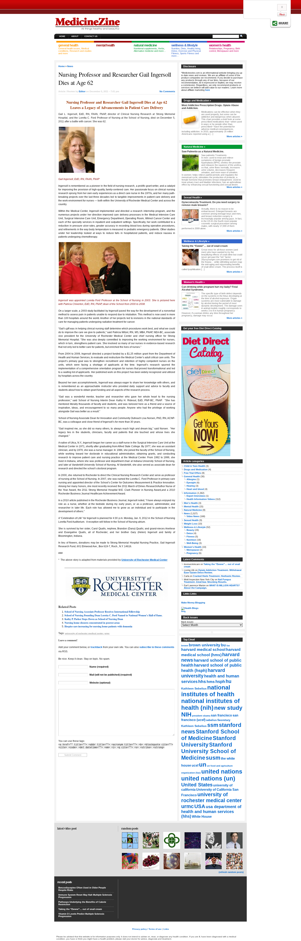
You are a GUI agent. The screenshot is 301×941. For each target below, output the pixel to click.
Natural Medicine (193, 510)
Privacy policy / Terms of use (147, 929)
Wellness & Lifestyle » (196, 241)
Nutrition (191, 540)
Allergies (191, 479)
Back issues (187, 622)
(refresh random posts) (231, 872)
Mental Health (191, 506)
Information (190, 493)
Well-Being (192, 543)
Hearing (191, 486)
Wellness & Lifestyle (195, 527)
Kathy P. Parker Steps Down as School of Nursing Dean (93, 619)
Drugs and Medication (196, 469)
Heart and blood (195, 489)
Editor (82, 91)
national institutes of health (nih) (210, 704)
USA (199, 806)
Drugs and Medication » (197, 100)
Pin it (282, 14)
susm (213, 758)
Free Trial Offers (192, 473)
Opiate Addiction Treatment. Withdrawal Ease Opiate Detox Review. (212, 571)
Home (62, 36)
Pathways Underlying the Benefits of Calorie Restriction (82, 903)
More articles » (234, 136)
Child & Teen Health (194, 466)
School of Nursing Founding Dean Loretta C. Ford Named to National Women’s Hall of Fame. (113, 615)
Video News (193, 516)
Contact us (90, 36)
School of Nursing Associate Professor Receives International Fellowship (102, 611)
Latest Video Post (66, 828)
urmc (107, 633)
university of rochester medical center (84, 633)
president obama (201, 715)
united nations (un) (208, 778)
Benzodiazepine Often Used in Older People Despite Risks (82, 888)
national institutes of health (207, 690)
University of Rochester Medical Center (144, 559)
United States (197, 784)
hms (211, 681)
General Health (192, 476)
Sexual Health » (193, 197)
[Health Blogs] (189, 608)
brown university (204, 645)
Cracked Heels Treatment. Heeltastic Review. (217, 576)
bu (223, 645)
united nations (221, 771)
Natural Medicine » (194, 146)
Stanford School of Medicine (210, 734)
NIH (186, 714)
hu (228, 681)
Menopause (193, 550)
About (74, 36)
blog (183, 611)
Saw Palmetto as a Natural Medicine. (203, 151)
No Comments (167, 91)
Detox (190, 533)
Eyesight (191, 482)
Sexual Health (191, 520)
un (202, 764)
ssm (212, 725)
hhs (202, 681)
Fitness (191, 536)
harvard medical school (203, 649)
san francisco (221, 715)
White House (202, 816)
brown (184, 645)
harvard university (203, 673)
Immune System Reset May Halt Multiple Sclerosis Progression (85, 896)
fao (228, 645)
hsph (220, 681)
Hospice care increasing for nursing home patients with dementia (98, 626)
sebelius (211, 720)
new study (228, 708)
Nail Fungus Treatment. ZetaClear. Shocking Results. (207, 580)
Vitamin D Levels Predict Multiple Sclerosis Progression (81, 915)
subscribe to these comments (156, 647)
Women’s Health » (194, 282)
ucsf (195, 765)
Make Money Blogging (193, 602)
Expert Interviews (196, 496)
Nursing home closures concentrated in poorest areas (92, 622)
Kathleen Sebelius (194, 688)
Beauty (190, 530)
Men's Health (191, 503)
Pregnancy (192, 553)
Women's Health (192, 547)
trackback (96, 647)
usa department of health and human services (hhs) (211, 811)
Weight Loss (190, 523)
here (207, 90)
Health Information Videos (201, 499)
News (70, 66)
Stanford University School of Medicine (208, 751)
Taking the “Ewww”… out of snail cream (205, 246)
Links (166, 929)
